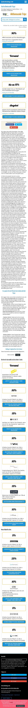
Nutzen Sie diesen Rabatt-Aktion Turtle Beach (14, 452)
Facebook (10, 124)
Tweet (19, 124)
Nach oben (6, 698)
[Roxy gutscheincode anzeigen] (14, 419)
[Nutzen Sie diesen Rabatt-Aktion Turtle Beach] (14, 444)
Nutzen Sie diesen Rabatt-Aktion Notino (14, 404)
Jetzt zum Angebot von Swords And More (14, 477)
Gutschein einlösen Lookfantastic (14, 573)
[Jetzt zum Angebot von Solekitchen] (14, 372)
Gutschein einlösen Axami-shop (14, 524)
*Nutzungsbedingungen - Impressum (10, 695)
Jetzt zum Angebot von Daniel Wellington (14, 599)
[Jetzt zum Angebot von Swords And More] (14, 467)
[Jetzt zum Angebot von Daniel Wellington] (14, 588)
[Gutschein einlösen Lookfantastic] (14, 565)
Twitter (14, 674)
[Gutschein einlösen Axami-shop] (14, 515)
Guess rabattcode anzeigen (14, 622)
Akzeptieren (20, 706)
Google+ (14, 127)
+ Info (20, 9)
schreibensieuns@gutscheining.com (14, 659)
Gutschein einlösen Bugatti (14, 501)
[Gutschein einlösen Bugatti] (14, 492)
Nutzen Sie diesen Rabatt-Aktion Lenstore (14, 644)
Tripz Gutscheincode (13, 45)
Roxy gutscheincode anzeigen (14, 429)
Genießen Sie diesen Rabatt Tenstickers (14, 549)
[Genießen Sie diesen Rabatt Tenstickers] (14, 541)
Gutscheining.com (7, 2)
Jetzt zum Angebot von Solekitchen (14, 381)
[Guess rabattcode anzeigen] (14, 614)
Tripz (17, 355)
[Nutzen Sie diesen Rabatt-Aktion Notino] (14, 396)
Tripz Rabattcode (10, 96)
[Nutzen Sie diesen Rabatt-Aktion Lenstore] (14, 636)
